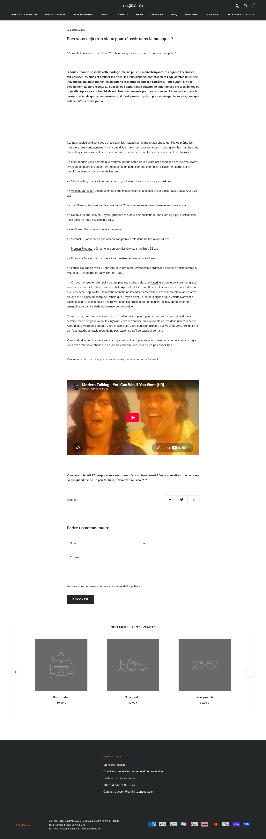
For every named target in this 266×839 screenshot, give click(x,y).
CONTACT (122, 14)
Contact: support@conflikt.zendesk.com (128, 791)
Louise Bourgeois (82, 267)
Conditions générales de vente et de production (133, 771)
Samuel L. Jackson (83, 239)
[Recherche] (246, 6)
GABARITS (191, 14)
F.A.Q (174, 14)
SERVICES (157, 14)
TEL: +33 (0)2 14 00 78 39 (240, 14)
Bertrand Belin (145, 287)
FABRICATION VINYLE (24, 14)
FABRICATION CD (55, 14)
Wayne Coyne (101, 214)
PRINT (104, 14)
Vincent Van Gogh (82, 190)
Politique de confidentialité (119, 778)
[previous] (15, 672)
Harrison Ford (92, 229)
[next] (250, 672)
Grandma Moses (82, 258)
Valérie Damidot (181, 297)
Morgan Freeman (82, 248)
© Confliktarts (23, 825)
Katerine (155, 282)
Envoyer (80, 599)
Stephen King (79, 181)
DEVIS (139, 14)
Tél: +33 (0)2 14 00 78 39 (119, 784)
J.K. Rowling (79, 205)
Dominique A (109, 292)
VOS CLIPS (212, 14)
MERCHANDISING (83, 14)
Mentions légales (114, 764)
